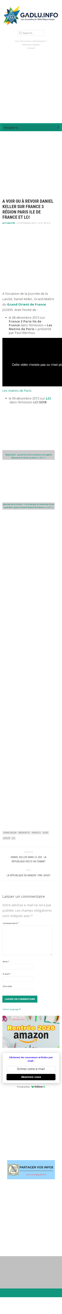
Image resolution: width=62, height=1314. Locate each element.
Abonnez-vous (31, 1076)
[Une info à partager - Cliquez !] (31, 1169)
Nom (6, 961)
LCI (48, 398)
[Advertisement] (31, 86)
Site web (7, 986)
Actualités (8, 223)
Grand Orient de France (26, 304)
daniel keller (9, 832)
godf (45, 832)
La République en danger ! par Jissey (28, 875)
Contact (31, 48)
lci (13, 838)
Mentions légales (31, 44)
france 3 (36, 832)
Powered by (23, 1086)
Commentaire (11, 923)
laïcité (6, 838)
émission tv (24, 832)
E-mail (7, 973)
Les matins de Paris (16, 390)
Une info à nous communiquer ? (31, 41)
